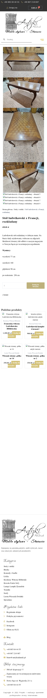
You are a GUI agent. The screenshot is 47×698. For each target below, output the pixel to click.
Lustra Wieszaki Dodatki (13, 596)
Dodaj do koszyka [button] (14, 334)
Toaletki (7, 589)
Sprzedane (8, 599)
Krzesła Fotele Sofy (11, 583)
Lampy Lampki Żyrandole (14, 586)
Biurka (6, 569)
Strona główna (7, 209)
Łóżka (6, 576)
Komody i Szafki (10, 573)
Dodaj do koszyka (35, 285)
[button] (42, 39)
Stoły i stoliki (19, 209)
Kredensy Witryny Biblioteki (15, 579)
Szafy (6, 593)
